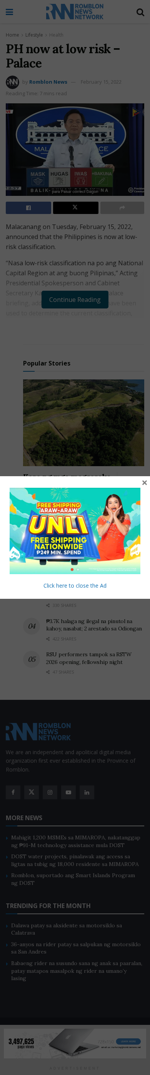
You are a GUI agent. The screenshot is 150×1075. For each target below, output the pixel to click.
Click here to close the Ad (75, 585)
